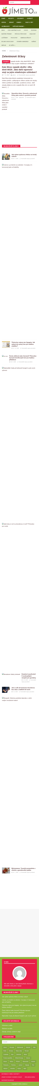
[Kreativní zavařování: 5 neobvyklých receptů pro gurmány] (11, 674)
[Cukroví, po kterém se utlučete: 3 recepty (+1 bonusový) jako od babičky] (19, 166)
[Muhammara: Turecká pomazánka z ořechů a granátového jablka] (6, 870)
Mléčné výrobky (7, 34)
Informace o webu (7, 1025)
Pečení (18, 1061)
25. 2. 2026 (15, 158)
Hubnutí (29, 18)
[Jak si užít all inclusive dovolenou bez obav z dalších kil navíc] (6, 690)
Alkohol (5, 1068)
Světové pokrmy (18, 26)
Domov (19, 22)
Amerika (12, 1068)
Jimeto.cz (24, 1084)
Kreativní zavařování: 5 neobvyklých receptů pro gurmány (29, 675)
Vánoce (28, 1058)
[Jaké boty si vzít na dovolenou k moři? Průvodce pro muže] (19, 525)
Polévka (13, 1065)
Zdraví (11, 22)
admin (14, 75)
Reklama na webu (7, 1028)
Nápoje (4, 45)
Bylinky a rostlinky (8, 41)
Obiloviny (33, 34)
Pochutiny (14, 37)
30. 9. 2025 (13, 361)
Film (33, 1065)
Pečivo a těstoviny (21, 34)
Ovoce (26, 30)
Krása (4, 22)
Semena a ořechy (25, 37)
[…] (7, 87)
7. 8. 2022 (6, 75)
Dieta (4, 1051)
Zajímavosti (6, 26)
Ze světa (11, 45)
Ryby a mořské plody (14, 30)
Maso (3, 30)
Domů (3, 18)
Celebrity (20, 18)
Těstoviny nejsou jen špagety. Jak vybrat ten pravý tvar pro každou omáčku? (23, 344)
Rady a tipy (29, 22)
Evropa (11, 1051)
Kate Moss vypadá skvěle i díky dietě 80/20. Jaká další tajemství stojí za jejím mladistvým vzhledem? (19, 69)
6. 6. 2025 (15, 691)
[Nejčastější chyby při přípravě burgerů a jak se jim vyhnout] (19, 369)
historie (33, 1061)
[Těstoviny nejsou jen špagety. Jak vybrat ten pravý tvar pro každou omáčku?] (6, 344)
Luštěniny (5, 37)
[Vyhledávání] (19, 2)
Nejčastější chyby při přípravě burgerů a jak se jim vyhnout (19, 1016)
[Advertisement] (19, 129)
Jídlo (34, 1047)
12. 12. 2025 (16, 348)
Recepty (11, 18)
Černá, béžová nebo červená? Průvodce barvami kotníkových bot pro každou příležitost (22, 357)
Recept (27, 1051)
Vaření (11, 1061)
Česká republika (7, 1058)
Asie (12, 1054)
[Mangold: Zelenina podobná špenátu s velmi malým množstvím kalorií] (19, 699)
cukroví (20, 1065)
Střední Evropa (19, 1058)
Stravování (25, 1061)
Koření (34, 41)
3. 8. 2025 (25, 680)
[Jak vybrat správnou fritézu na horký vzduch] (6, 157)
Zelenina (33, 30)
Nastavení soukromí (8, 1080)
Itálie (25, 1068)
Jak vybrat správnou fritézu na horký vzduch (15, 996)
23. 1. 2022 (15, 97)
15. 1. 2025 (15, 872)
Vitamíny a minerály (23, 41)
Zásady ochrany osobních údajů (11, 1031)
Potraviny (5, 1065)
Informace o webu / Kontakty (11, 1074)
